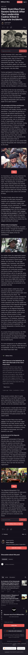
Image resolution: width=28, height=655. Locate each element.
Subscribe (19, 2)
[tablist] (7, 559)
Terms (18, 643)
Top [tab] (3, 577)
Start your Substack (10, 648)
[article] (14, 586)
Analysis (3, 6)
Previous (6, 534)
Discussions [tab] (12, 577)
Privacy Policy (16, 637)
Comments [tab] (4, 559)
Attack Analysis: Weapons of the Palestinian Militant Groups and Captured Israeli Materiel (10, 596)
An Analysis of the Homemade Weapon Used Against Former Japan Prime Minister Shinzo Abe (10, 583)
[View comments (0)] (7, 27)
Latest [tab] (6, 577)
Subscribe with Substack (15, 631)
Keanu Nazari (8, 22)
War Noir (9, 589)
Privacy (14, 643)
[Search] (25, 577)
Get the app (21, 648)
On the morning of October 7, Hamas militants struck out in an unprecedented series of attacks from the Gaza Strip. (10, 601)
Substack (7, 652)
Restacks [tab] (11, 559)
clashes (3, 421)
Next (23, 534)
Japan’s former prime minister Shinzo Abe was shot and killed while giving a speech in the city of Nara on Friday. (10, 587)
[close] (24, 608)
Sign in (25, 2)
